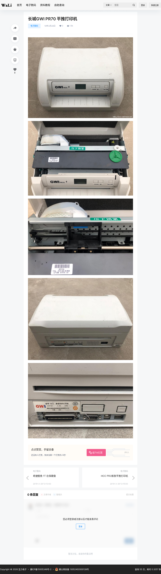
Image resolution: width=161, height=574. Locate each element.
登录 (143, 5)
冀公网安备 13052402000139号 (74, 569)
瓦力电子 (22, 569)
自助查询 (59, 5)
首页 (19, 5)
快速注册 (155, 5)
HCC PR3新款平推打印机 (114, 475)
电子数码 (31, 5)
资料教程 (45, 5)
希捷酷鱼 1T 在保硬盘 (44, 475)
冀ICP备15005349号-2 (40, 569)
